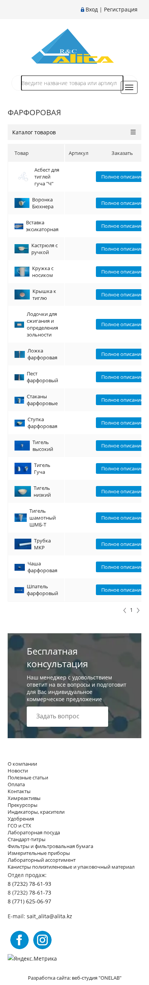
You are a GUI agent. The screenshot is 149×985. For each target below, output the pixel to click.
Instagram (42, 940)
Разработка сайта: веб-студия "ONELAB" (74, 977)
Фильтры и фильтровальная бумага (50, 846)
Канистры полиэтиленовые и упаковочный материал (71, 866)
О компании (22, 763)
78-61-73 (40, 892)
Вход (92, 9)
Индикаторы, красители (36, 811)
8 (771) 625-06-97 (29, 901)
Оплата (16, 784)
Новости (18, 770)
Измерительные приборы (39, 853)
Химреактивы (24, 798)
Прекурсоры (22, 805)
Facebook (19, 940)
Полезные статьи (28, 777)
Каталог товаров (34, 132)
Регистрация (121, 9)
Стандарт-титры (26, 839)
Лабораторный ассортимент (42, 859)
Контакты (19, 791)
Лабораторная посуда (34, 832)
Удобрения (21, 818)
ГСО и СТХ (19, 825)
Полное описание (122, 176)
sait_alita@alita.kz (49, 916)
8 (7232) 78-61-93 (29, 883)
